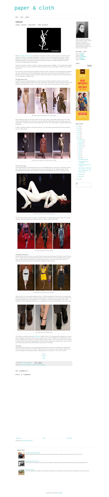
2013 (78, 136)
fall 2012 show (37, 336)
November (81, 142)
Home (44, 438)
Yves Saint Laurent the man (25, 55)
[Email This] (35, 363)
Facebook (82, 53)
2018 (78, 128)
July (80, 149)
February (81, 174)
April (80, 155)
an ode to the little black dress (32, 461)
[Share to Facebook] (40, 363)
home (17, 17)
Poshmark (82, 59)
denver (20, 364)
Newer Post (18, 438)
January (81, 176)
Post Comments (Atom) (27, 440)
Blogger (61, 493)
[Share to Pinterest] (41, 363)
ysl (23, 364)
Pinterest (81, 58)
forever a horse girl (29, 469)
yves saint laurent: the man (84, 170)
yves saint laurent (28, 364)
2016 (78, 130)
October (80, 143)
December (81, 139)
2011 (78, 179)
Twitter (82, 55)
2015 (78, 132)
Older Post (69, 438)
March (80, 157)
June (80, 151)
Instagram (83, 56)
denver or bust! (81, 172)
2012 (78, 138)
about (21, 17)
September (81, 145)
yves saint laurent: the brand (84, 168)
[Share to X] (38, 363)
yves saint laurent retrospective (38, 364)
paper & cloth (34, 8)
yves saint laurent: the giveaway (83, 162)
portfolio (27, 17)
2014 (78, 134)
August (80, 147)
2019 (78, 126)
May (80, 153)
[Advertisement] (44, 424)
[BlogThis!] (36, 363)
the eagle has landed (83, 159)
